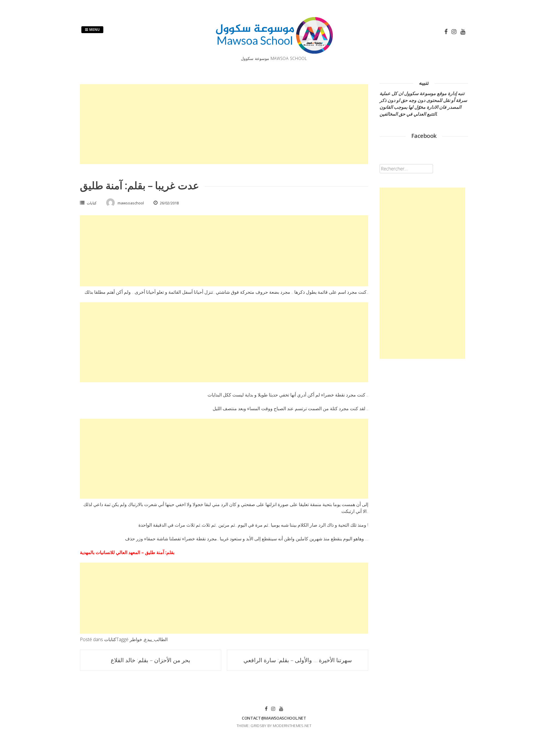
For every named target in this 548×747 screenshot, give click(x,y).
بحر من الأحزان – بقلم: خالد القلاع (150, 660)
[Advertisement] (224, 124)
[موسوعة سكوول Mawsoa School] (274, 52)
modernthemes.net (292, 725)
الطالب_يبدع (156, 639)
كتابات (91, 203)
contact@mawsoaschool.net (274, 718)
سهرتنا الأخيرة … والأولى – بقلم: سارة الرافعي (297, 660)
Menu (94, 29)
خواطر (136, 639)
